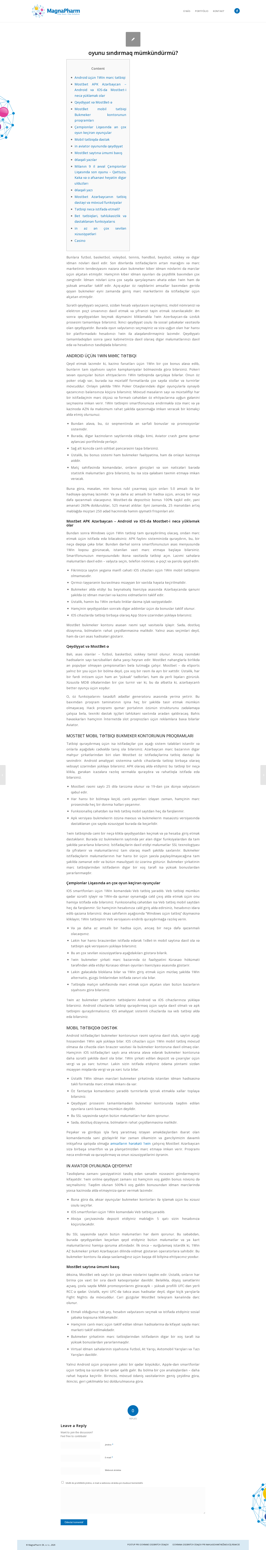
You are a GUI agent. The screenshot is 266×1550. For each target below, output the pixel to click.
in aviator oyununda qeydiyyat (99, 146)
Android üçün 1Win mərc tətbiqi (100, 77)
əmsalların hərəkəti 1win (130, 1143)
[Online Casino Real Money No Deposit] (3, 775)
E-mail (109, 1457)
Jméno (109, 1444)
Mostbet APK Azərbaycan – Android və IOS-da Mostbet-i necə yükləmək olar (100, 90)
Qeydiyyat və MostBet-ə (93, 102)
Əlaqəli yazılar (86, 159)
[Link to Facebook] (237, 11)
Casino (80, 240)
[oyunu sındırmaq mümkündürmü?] (133, 39)
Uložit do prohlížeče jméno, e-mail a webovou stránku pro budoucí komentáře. (104, 1483)
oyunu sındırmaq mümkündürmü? (133, 53)
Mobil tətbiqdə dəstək (92, 139)
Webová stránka (113, 1470)
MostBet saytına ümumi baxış (98, 152)
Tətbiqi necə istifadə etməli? (97, 209)
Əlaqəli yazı (84, 190)
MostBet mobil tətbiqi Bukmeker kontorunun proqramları (100, 114)
